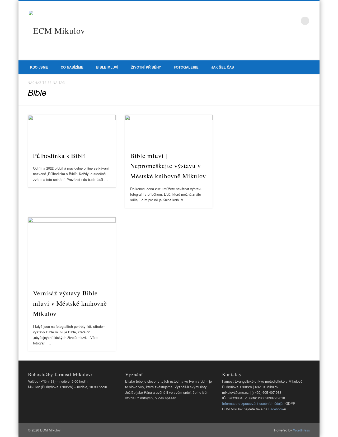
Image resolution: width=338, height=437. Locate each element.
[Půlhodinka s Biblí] (72, 130)
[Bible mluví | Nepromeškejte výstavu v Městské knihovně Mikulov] (169, 130)
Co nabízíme (72, 67)
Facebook (294, 21)
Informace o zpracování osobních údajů (252, 403)
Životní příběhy (146, 67)
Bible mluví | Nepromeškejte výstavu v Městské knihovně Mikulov (168, 165)
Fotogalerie (186, 67)
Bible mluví (107, 67)
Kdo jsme (39, 67)
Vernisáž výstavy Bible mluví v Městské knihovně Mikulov (70, 303)
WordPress (301, 430)
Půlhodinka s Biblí (59, 155)
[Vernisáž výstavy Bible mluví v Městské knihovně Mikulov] (72, 250)
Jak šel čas (222, 67)
